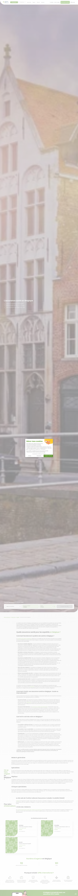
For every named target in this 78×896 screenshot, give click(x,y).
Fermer (29, 455)
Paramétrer (39, 455)
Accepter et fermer (48, 455)
